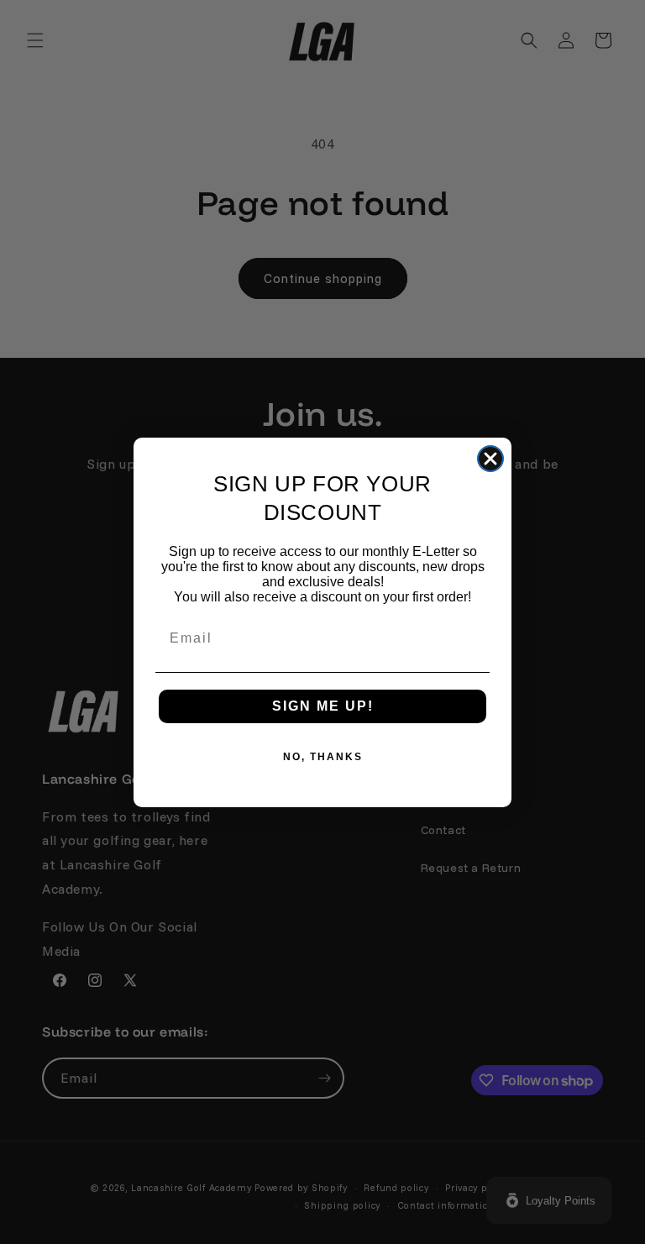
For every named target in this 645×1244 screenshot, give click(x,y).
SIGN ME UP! (323, 706)
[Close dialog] (490, 458)
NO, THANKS (323, 757)
